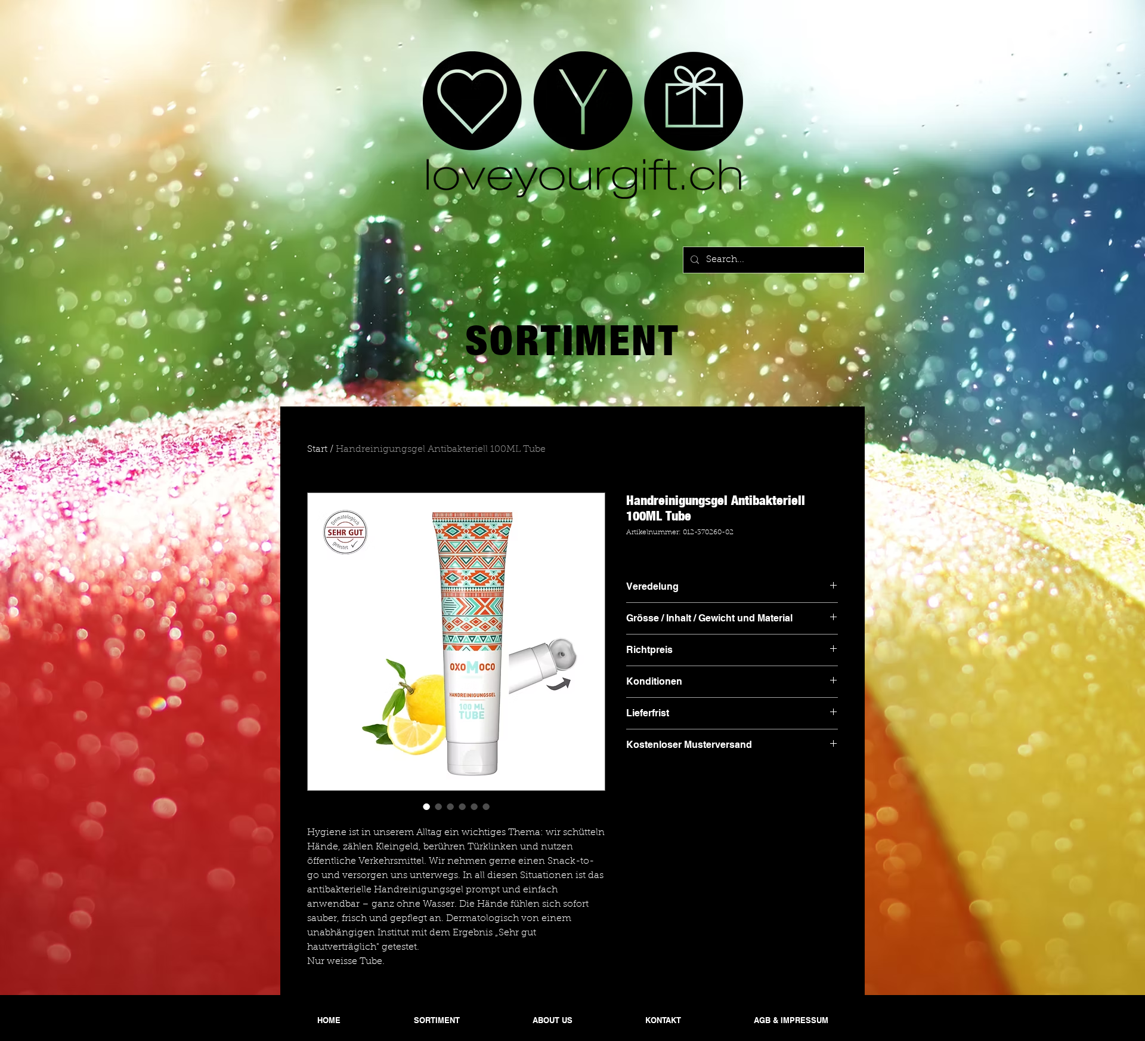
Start (317, 449)
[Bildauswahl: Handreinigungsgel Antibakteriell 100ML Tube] (426, 806)
